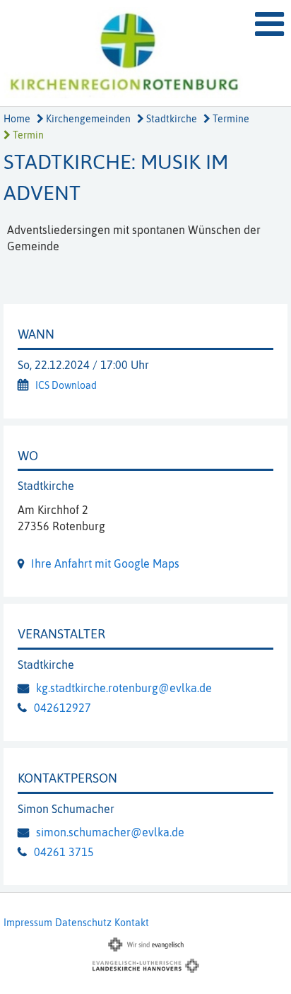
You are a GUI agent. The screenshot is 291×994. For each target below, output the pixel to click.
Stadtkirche (170, 118)
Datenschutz (83, 922)
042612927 (62, 707)
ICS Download (66, 385)
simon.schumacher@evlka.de (110, 832)
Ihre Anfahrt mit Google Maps (105, 563)
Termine (229, 118)
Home (17, 118)
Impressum (28, 922)
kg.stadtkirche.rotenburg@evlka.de (124, 688)
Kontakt (131, 922)
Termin (27, 135)
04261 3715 (64, 852)
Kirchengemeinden (87, 118)
